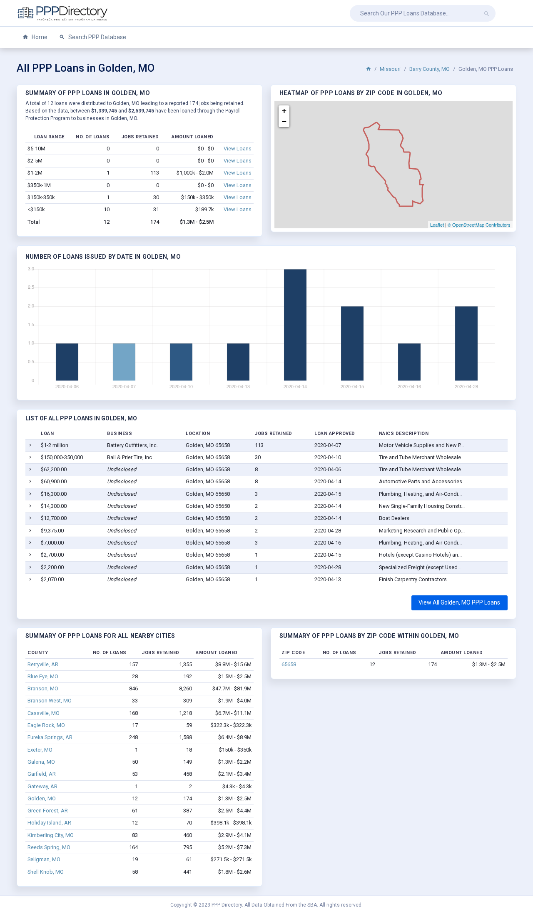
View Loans (238, 148)
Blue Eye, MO (42, 676)
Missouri (390, 69)
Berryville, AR (42, 664)
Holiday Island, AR (49, 823)
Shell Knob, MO (45, 872)
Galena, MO (41, 762)
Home (38, 37)
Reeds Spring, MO (48, 847)
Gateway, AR (42, 786)
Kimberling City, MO (50, 835)
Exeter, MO (39, 750)
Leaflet (437, 224)
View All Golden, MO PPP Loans (459, 602)
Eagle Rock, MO (46, 725)
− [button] (284, 121)
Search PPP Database (96, 37)
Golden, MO (41, 798)
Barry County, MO (429, 69)
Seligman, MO (43, 859)
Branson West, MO (49, 700)
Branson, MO (42, 688)
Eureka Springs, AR (49, 737)
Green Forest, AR (47, 810)
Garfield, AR (41, 774)
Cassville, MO (43, 713)
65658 (288, 664)
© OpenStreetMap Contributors (479, 224)
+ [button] (284, 110)
